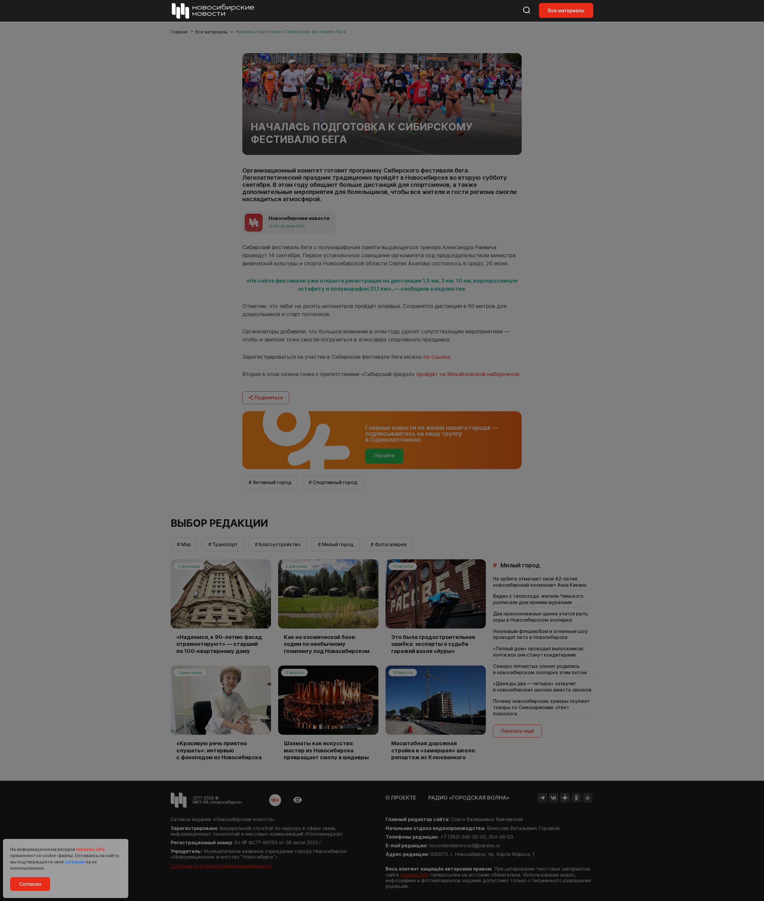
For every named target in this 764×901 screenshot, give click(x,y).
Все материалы (566, 10)
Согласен (30, 884)
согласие (75, 861)
